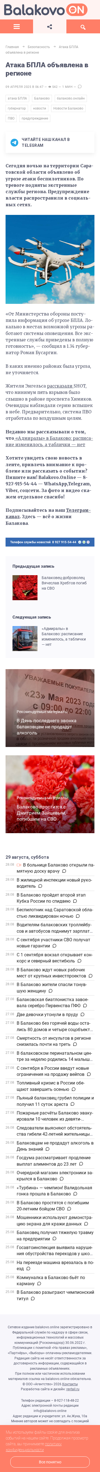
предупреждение (35, 118)
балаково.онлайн (71, 98)
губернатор (17, 108)
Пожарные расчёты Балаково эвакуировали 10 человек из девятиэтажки (55, 1119)
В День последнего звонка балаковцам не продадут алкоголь (46, 727)
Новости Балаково (68, 108)
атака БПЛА (17, 98)
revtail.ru (72, 1389)
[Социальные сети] (49, 26)
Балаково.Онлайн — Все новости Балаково (46, 9)
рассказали (60, 386)
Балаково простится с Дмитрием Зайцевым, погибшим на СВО (41, 813)
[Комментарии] (64, 871)
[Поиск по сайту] (83, 26)
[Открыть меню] (16, 26)
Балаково (42, 98)
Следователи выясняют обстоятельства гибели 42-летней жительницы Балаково (54, 1134)
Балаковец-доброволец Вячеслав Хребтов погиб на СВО (64, 582)
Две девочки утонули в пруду (47, 1014)
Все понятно (50, 1462)
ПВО (11, 118)
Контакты (70, 1384)
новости (39, 108)
